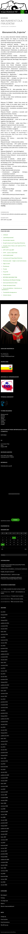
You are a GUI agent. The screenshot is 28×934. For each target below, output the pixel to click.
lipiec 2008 (3, 803)
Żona (2, 445)
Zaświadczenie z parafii (6, 466)
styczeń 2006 (4, 884)
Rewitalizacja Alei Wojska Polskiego (11, 280)
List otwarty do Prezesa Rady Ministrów (12, 258)
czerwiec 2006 (4, 870)
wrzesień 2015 (4, 657)
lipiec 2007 (3, 837)
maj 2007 (3, 842)
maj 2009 (3, 789)
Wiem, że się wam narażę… (17, 598)
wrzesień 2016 (4, 626)
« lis (2, 549)
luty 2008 (3, 817)
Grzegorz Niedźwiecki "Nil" (9, 12)
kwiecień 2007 (4, 845)
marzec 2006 (4, 879)
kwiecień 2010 (4, 766)
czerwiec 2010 (4, 761)
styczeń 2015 (4, 676)
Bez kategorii (4, 18)
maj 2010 (3, 763)
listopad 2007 (4, 825)
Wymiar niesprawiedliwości (7, 906)
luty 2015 (3, 673)
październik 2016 (5, 623)
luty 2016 (3, 645)
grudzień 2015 (4, 648)
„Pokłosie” (5, 234)
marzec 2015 (4, 671)
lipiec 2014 (3, 690)
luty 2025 (3, 612)
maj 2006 (3, 873)
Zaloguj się (3, 916)
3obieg (2, 418)
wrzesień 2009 (4, 778)
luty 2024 (3, 617)
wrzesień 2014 (4, 687)
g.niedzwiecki (12, 26)
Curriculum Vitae (5, 444)
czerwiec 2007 (4, 839)
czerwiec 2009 (4, 786)
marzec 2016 (4, 642)
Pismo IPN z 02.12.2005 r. (7, 455)
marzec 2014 (4, 696)
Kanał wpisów (4, 919)
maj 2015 (3, 668)
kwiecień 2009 (4, 792)
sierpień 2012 (4, 724)
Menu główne (26, 12)
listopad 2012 (4, 716)
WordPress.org (4, 925)
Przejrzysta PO (6, 274)
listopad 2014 (4, 682)
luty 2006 (3, 882)
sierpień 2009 (4, 780)
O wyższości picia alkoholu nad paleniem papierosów (13, 213)
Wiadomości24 (4, 414)
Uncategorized (4, 900)
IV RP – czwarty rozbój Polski (10, 252)
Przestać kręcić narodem (17, 596)
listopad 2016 (4, 620)
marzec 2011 (4, 744)
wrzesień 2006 (4, 862)
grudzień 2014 (4, 679)
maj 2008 (3, 808)
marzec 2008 (4, 814)
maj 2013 (3, 710)
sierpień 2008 (4, 800)
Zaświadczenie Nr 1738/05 (7, 457)
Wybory (3, 903)
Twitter (2, 421)
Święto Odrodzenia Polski (9, 285)
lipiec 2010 (3, 758)
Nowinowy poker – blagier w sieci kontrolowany (14, 260)
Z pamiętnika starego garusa (10, 292)
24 (2, 544)
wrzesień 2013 (4, 704)
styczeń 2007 (4, 851)
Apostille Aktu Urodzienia (5, 520)
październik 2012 (5, 718)
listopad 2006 (4, 856)
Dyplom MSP (4, 446)
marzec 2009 (4, 794)
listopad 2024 (4, 614)
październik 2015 (5, 654)
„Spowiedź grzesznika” (8, 237)
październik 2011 (5, 735)
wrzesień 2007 (4, 831)
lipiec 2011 (3, 738)
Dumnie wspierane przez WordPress (8, 932)
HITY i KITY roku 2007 (6, 218)
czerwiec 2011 (4, 741)
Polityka (3, 898)
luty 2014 (3, 699)
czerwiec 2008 (4, 806)
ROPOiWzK (4, 435)
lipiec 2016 (3, 631)
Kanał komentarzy (5, 922)
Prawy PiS (5, 271)
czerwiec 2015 (4, 665)
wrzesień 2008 (4, 797)
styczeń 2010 (4, 772)
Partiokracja (6, 266)
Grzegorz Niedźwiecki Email (7, 356)
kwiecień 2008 (4, 811)
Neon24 (3, 415)
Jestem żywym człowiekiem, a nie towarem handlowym (14, 569)
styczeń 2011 (4, 749)
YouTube (3, 422)
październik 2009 (5, 775)
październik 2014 (5, 685)
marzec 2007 (4, 848)
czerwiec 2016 (4, 634)
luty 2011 (3, 747)
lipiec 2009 (3, 783)
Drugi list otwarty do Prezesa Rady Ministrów (14, 243)
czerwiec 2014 (4, 693)
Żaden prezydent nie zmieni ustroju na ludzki (14, 589)
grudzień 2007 (4, 823)
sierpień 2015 (4, 659)
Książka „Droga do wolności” (8, 571)
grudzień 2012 (4, 713)
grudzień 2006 (4, 854)
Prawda (5, 269)
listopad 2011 (4, 733)
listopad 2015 (4, 651)
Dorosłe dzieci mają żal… (9, 240)
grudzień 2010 (4, 752)
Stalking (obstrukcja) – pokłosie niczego (10, 574)
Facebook (3, 420)
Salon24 (3, 417)
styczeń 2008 (4, 820)
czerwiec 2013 (4, 707)
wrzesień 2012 (4, 721)
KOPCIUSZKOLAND (8, 255)
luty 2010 (3, 769)
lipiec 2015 (3, 662)
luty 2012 (3, 727)
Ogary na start (6, 263)
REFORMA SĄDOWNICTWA (10, 277)
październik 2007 (5, 828)
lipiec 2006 (3, 868)
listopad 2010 (4, 755)
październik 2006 (5, 859)
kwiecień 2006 (4, 876)
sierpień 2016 (4, 628)
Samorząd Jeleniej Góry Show (10, 282)
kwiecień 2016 (4, 640)
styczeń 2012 (4, 730)
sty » (26, 549)
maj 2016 (3, 637)
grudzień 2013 (4, 702)
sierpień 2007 (4, 834)
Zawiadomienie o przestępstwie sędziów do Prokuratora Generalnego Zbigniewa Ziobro (11, 578)
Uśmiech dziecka (7, 295)
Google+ (3, 424)
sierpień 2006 (4, 865)
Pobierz (15, 519)
